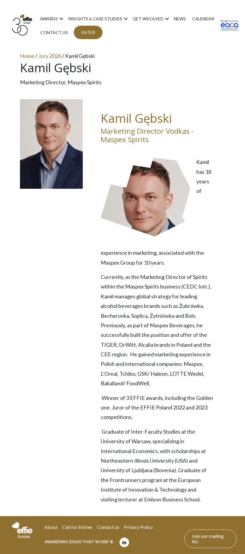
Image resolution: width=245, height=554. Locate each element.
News (180, 18)
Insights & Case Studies (95, 18)
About (51, 527)
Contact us (54, 32)
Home (27, 56)
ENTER (88, 32)
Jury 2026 (49, 56)
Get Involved (148, 18)
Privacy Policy (138, 527)
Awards (49, 18)
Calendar (203, 18)
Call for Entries (77, 527)
